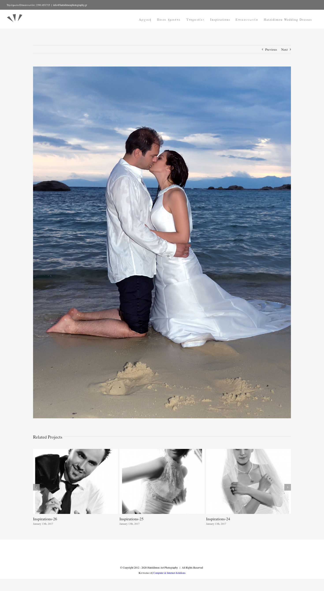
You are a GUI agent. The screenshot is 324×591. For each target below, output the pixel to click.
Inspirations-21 (218, 518)
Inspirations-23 (45, 518)
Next (284, 49)
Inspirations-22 (131, 518)
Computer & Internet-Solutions (169, 572)
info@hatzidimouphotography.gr (70, 5)
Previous (271, 49)
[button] (36, 487)
